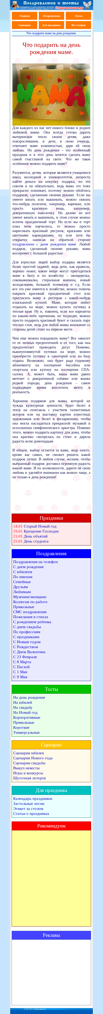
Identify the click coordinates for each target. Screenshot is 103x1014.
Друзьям (20, 587)
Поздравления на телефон (35, 562)
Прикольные (23, 607)
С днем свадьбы (27, 627)
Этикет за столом (28, 808)
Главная (25, 15)
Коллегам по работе (30, 602)
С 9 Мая (20, 677)
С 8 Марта (22, 662)
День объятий (36, 536)
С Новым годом (27, 642)
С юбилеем (22, 572)
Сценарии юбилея (28, 753)
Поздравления (51, 15)
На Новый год (25, 712)
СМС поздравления (29, 612)
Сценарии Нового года (33, 758)
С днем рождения (28, 567)
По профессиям (26, 632)
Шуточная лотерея (29, 778)
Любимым (22, 592)
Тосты (78, 15)
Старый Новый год (40, 526)
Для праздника (51, 25)
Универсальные (26, 732)
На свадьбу (22, 707)
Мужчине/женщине (29, 597)
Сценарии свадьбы (29, 763)
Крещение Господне (41, 531)
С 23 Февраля (25, 657)
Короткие (21, 727)
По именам (22, 577)
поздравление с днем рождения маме (44, 244)
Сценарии (24, 25)
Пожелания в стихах (30, 617)
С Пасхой (21, 667)
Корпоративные (26, 717)
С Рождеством (25, 647)
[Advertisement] (51, 972)
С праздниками (26, 637)
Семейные (22, 582)
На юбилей (22, 702)
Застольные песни (28, 803)
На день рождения (29, 697)
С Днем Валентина (29, 652)
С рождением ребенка (32, 622)
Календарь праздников (32, 798)
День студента (36, 541)
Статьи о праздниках (31, 813)
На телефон (79, 25)
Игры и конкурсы (28, 773)
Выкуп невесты (26, 768)
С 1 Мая (20, 672)
